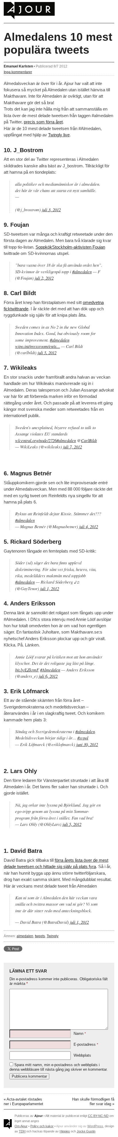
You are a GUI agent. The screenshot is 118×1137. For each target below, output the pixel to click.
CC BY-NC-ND (98, 1115)
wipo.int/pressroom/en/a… (37, 346)
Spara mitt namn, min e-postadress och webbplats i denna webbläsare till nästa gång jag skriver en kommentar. (58, 1067)
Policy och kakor (42, 1126)
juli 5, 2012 (47, 352)
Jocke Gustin (86, 1131)
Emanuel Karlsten (18, 66)
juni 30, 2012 (87, 744)
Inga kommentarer (18, 72)
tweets (40, 936)
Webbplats (82, 1055)
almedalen (25, 936)
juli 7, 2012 (72, 447)
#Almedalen (50, 670)
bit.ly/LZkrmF (27, 670)
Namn (80, 1033)
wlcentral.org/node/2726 (35, 440)
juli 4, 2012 (88, 526)
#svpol (82, 738)
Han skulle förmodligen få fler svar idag (93, 1101)
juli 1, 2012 (49, 588)
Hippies (65, 1131)
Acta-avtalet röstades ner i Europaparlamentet (23, 1101)
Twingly (52, 936)
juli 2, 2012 (44, 278)
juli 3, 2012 (51, 209)
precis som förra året (43, 121)
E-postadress (86, 1044)
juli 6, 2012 (48, 676)
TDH (22, 1131)
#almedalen (82, 271)
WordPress (95, 1126)
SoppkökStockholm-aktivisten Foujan (70, 247)
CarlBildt (89, 440)
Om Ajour (21, 1126)
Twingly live (59, 134)
